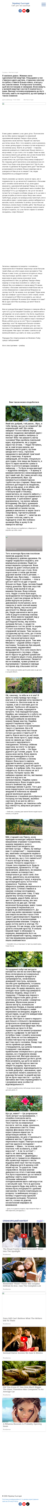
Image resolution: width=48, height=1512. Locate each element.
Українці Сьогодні (20, 3)
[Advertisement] (24, 41)
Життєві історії (28, 100)
